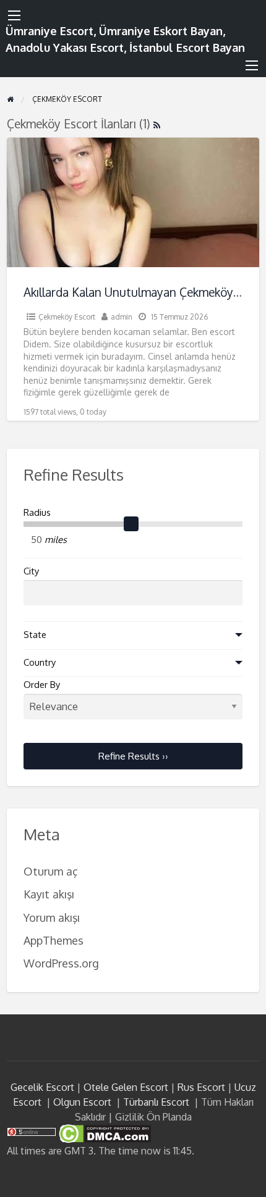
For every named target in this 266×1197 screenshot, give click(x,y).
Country (40, 662)
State (35, 634)
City (31, 571)
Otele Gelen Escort (126, 1087)
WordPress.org (61, 963)
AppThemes (54, 940)
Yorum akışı (52, 917)
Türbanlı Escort (156, 1102)
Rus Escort (201, 1087)
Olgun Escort (82, 1102)
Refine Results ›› (133, 756)
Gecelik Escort (42, 1087)
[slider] (131, 524)
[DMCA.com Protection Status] (103, 1133)
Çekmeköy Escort (66, 316)
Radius (37, 512)
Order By (42, 684)
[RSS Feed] (156, 123)
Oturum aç (51, 871)
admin (121, 316)
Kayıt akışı (49, 894)
